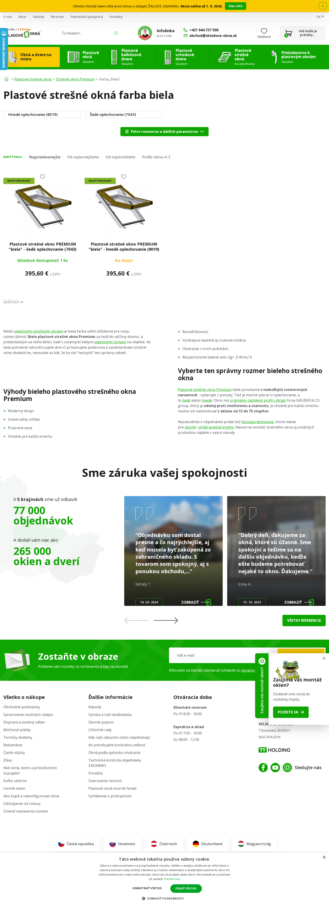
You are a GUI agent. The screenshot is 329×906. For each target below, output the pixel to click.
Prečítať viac (172, 879)
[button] (166, 620)
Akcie (22, 17)
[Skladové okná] (22, 34)
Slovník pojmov (101, 722)
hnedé (206, 400)
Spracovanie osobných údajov (28, 714)
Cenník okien (14, 788)
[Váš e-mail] (247, 655)
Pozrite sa (288, 712)
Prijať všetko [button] (186, 888)
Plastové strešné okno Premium (205, 389)
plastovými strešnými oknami (38, 331)
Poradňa (95, 773)
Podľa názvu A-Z (156, 156)
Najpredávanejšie (44, 156)
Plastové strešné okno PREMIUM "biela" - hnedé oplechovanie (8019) (124, 246)
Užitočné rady (100, 729)
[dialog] (164, 879)
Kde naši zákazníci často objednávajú (119, 737)
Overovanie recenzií (105, 780)
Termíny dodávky (17, 737)
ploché (190, 427)
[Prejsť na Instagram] (287, 767)
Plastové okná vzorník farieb (112, 788)
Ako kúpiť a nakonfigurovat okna (31, 796)
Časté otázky (14, 752)
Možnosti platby (17, 729)
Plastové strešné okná (32, 79)
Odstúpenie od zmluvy (22, 803)
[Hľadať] (116, 33)
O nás (7, 17)
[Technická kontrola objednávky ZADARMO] (145, 33)
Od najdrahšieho (120, 156)
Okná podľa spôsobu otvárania (114, 752)
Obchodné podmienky (21, 706)
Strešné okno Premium (75, 79)
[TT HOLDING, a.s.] (274, 750)
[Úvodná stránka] (6, 79)
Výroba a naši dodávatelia (109, 714)
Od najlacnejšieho (83, 156)
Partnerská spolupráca (86, 17)
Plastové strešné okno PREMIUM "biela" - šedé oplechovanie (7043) (42, 246)
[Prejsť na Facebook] (263, 767)
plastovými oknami (110, 341)
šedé (186, 400)
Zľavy (7, 760)
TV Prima (24, 29)
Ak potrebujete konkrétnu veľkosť (116, 745)
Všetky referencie (304, 620)
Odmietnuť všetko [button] (147, 888)
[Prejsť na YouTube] (275, 767)
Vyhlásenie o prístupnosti (109, 796)
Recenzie (57, 17)
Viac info (236, 6)
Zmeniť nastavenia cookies (25, 811)
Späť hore (11, 301)
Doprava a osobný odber (24, 722)
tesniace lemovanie (258, 421)
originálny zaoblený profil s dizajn (258, 400)
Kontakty (116, 17)
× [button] (324, 857)
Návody (38, 17)
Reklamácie (12, 745)
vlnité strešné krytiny (216, 427)
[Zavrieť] (324, 658)
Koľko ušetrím (15, 780)
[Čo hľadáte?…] (89, 33)
